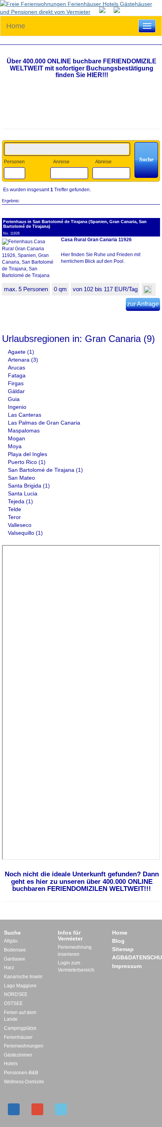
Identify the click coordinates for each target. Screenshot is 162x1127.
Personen (14, 161)
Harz (9, 967)
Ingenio (18, 407)
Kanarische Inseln (23, 976)
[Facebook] (14, 1109)
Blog (118, 941)
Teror (15, 517)
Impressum (127, 966)
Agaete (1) (21, 352)
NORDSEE (16, 994)
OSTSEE (13, 1003)
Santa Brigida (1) (29, 485)
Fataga (17, 375)
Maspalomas (24, 430)
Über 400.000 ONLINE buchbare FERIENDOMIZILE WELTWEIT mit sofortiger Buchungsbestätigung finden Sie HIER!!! (81, 68)
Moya (15, 446)
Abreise (103, 161)
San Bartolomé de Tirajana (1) (45, 470)
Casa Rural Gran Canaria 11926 (96, 239)
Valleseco (20, 525)
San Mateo (22, 478)
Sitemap (123, 949)
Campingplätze (20, 1028)
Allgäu (11, 941)
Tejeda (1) (20, 501)
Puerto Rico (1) (27, 462)
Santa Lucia (23, 493)
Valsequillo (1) (25, 533)
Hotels (11, 1063)
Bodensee (15, 950)
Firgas (16, 383)
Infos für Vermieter (70, 935)
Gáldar (17, 391)
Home (15, 26)
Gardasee (14, 959)
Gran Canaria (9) (120, 338)
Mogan (17, 438)
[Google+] (37, 1109)
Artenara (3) (23, 360)
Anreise (61, 161)
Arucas (17, 367)
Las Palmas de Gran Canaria (45, 422)
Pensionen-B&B (21, 1072)
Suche (12, 932)
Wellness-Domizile (24, 1082)
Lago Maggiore (20, 985)
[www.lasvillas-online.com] (119, 9)
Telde (15, 509)
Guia (14, 399)
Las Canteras (25, 415)
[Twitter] (61, 1109)
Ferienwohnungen (23, 1046)
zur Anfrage (143, 304)
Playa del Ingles (28, 454)
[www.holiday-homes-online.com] (104, 9)
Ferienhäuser (18, 1037)
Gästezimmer (18, 1055)
